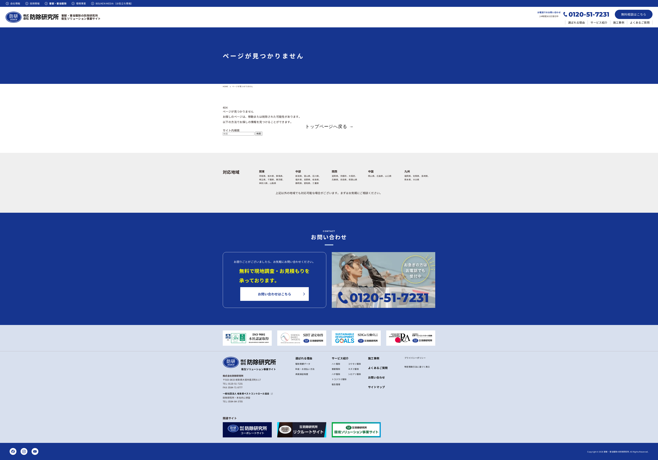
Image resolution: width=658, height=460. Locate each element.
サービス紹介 (598, 22)
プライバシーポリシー (415, 358)
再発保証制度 (301, 374)
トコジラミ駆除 (339, 379)
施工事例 (618, 22)
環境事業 (81, 3)
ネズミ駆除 (353, 368)
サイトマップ (376, 387)
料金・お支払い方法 (305, 368)
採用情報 (35, 3)
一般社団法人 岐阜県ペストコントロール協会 (246, 393)
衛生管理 (336, 384)
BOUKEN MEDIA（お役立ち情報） (114, 3)
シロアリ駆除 (354, 374)
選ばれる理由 (576, 22)
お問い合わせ (376, 377)
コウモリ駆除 (354, 363)
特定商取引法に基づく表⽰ (417, 367)
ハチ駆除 (336, 374)
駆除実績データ (302, 363)
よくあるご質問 (640, 22)
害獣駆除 (336, 368)
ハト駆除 (336, 363)
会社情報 (15, 3)
